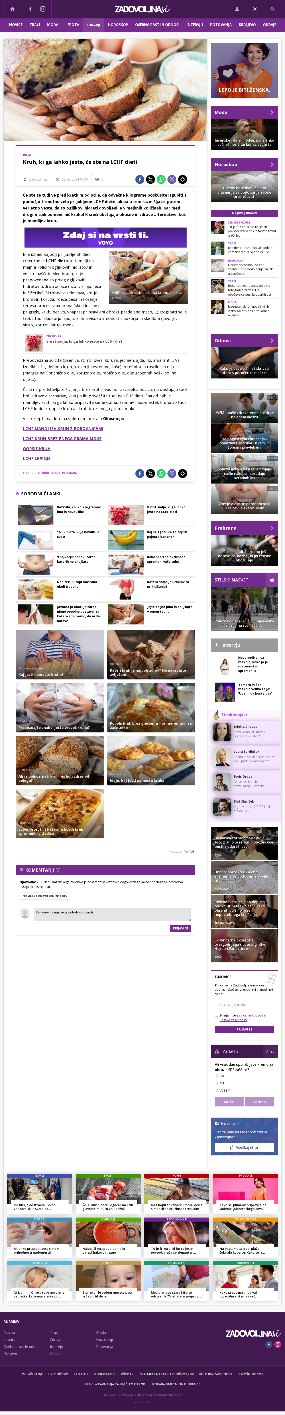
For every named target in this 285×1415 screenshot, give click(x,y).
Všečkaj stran (247, 1147)
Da (222, 1075)
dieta (36, 473)
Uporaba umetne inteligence (175, 1384)
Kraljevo (247, 24)
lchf (26, 473)
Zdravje (93, 24)
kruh (45, 473)
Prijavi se (181, 928)
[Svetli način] (255, 9)
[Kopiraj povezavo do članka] (182, 179)
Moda (52, 24)
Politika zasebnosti (216, 1374)
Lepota (72, 24)
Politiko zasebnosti (233, 1020)
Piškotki (127, 1374)
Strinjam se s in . (243, 1017)
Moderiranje (104, 1374)
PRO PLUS (81, 1374)
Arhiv (270, 1051)
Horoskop (118, 24)
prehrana (69, 473)
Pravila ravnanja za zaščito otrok (115, 1384)
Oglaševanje (32, 1374)
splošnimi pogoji (251, 1015)
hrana (55, 473)
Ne (222, 1083)
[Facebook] (30, 9)
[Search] (272, 9)
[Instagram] (43, 9)
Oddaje (269, 24)
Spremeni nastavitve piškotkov (167, 1374)
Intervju (195, 24)
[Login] (237, 9)
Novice (15, 24)
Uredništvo (58, 1374)
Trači (35, 24)
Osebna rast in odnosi (157, 24)
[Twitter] (150, 179)
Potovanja (221, 24)
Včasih (225, 1090)
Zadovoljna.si (38, 179)
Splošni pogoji (251, 1374)
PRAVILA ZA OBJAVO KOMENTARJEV (44, 896)
